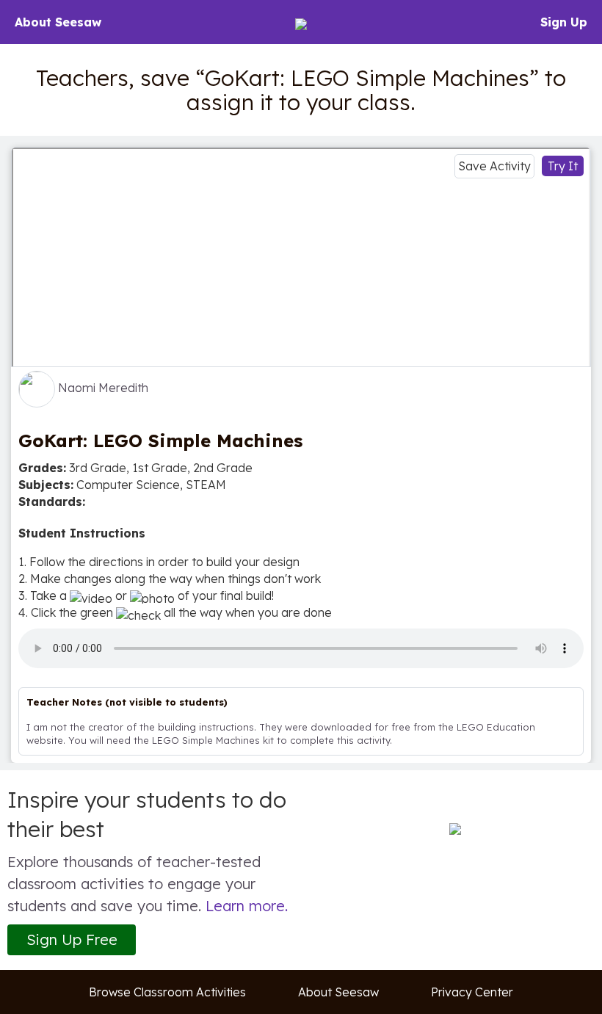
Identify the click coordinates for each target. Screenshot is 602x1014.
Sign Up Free (71, 939)
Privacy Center (472, 992)
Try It (563, 166)
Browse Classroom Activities (167, 992)
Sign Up (563, 22)
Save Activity (494, 166)
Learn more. (247, 906)
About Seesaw (58, 22)
